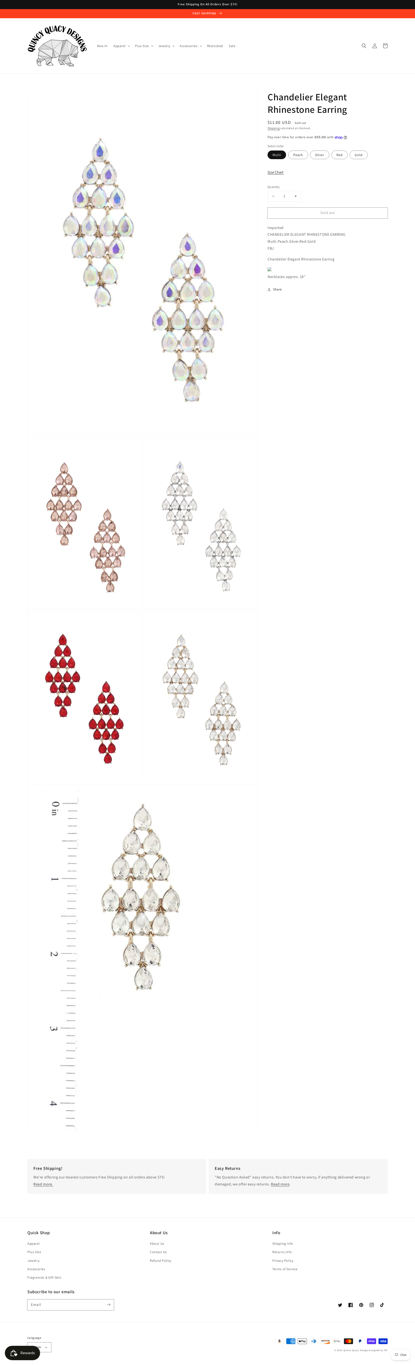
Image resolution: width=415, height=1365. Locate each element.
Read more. (43, 1184)
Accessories (36, 1269)
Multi (277, 155)
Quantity (274, 187)
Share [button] (277, 289)
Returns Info (282, 1252)
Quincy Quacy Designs (356, 1350)
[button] (364, 46)
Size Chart (275, 172)
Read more (280, 1184)
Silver (319, 155)
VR (385, 1350)
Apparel (33, 1243)
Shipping (274, 128)
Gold (359, 155)
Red (339, 155)
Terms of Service (285, 1269)
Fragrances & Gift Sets (44, 1277)
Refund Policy (160, 1260)
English (36, 1347)
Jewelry (33, 1260)
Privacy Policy (282, 1260)
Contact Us (158, 1252)
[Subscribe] (108, 1304)
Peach (298, 155)
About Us (157, 1243)
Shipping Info (282, 1243)
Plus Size (34, 1252)
